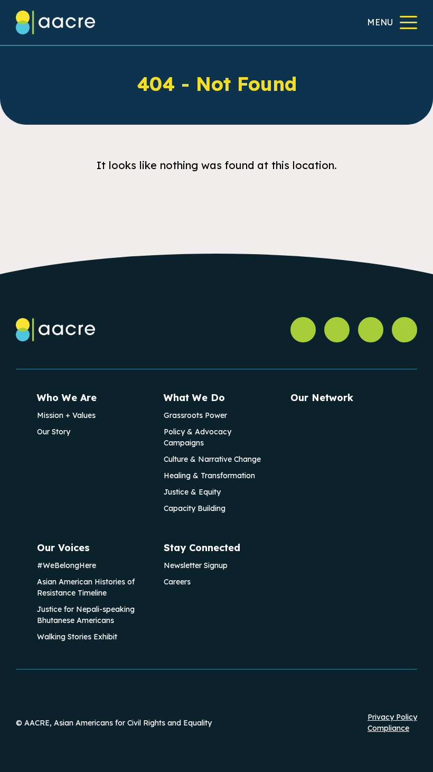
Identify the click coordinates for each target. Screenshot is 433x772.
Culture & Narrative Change (212, 459)
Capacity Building (194, 508)
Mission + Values (66, 415)
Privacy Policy (392, 717)
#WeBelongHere (66, 565)
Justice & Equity (192, 492)
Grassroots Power (195, 415)
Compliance (388, 728)
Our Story (53, 431)
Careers (177, 582)
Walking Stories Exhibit (77, 636)
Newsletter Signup (196, 565)
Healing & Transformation (209, 475)
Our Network (321, 398)
